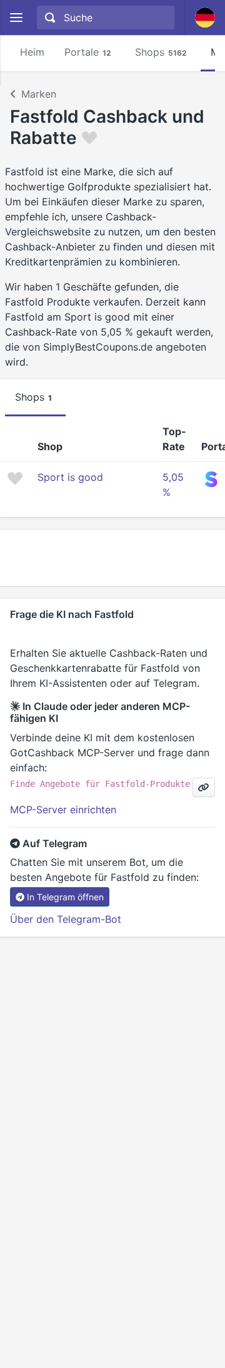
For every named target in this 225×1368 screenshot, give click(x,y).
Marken (38, 94)
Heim (32, 52)
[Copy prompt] (203, 787)
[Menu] (16, 18)
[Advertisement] (112, 558)
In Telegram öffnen (65, 897)
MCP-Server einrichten (63, 809)
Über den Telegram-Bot (65, 919)
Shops (161, 52)
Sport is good (70, 477)
